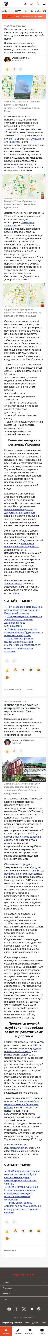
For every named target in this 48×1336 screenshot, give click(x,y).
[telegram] (31, 1309)
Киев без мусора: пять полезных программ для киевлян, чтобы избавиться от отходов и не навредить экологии (22, 645)
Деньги (35, 1323)
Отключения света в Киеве (29, 16)
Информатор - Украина (12, 1323)
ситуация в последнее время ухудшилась (21, 545)
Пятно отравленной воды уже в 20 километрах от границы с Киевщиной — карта (23, 610)
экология (29, 689)
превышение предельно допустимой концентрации (20, 511)
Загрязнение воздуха (12, 689)
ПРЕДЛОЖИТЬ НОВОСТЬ (24, 1274)
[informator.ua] (6, 3)
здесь (16, 593)
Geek (27, 1323)
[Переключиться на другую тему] (31, 3)
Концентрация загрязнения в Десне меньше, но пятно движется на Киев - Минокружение (23, 621)
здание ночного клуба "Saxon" (22, 1050)
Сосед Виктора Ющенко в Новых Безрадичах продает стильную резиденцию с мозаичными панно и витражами (21, 1193)
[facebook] (9, 1309)
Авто (44, 1323)
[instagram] (16, 1309)
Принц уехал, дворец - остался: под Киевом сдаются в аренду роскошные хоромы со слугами (22, 1207)
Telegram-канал (13, 583)
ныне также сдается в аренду (22, 838)
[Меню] (44, 3)
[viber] (39, 1309)
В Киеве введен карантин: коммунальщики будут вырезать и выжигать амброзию (23, 632)
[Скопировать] (20, 69)
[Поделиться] (14, 69)
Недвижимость (10, 1250)
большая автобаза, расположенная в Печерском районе (22, 1104)
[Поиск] (37, 3)
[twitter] (24, 1309)
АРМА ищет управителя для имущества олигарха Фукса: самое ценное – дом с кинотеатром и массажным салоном (22, 1177)
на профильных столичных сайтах (24, 872)
